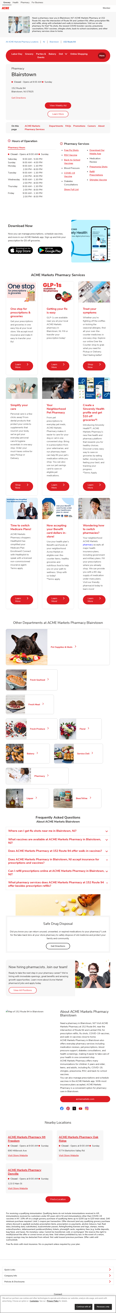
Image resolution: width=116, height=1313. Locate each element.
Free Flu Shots (71, 150)
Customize (34, 1301)
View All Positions (25, 990)
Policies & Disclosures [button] (14, 1281)
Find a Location (60, 1199)
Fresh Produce (39, 729)
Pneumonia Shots (99, 166)
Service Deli (84, 754)
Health (15, 2)
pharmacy (88, 544)
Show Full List (71, 189)
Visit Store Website (18, 1155)
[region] (58, 1304)
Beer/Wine (83, 798)
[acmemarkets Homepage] (5, 8)
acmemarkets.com (93, 1099)
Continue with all (84, 1306)
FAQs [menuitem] (68, 126)
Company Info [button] (10, 1275)
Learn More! (60, 600)
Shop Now (97, 366)
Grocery (6, 2)
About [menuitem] (101, 126)
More (102, 55)
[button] (107, 8)
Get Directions (18, 97)
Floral (84, 729)
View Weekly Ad (58, 105)
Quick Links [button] (9, 1269)
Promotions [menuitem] (79, 126)
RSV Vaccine (70, 155)
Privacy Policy (53, 1301)
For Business (37, 2)
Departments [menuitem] (56, 126)
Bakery (32, 754)
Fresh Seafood (39, 680)
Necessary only (103, 1306)
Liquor (31, 798)
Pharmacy (25, 2)
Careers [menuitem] (92, 126)
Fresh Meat (35, 704)
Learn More (58, 114)
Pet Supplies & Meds (63, 647)
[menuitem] (17, 56)
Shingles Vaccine (98, 179)
